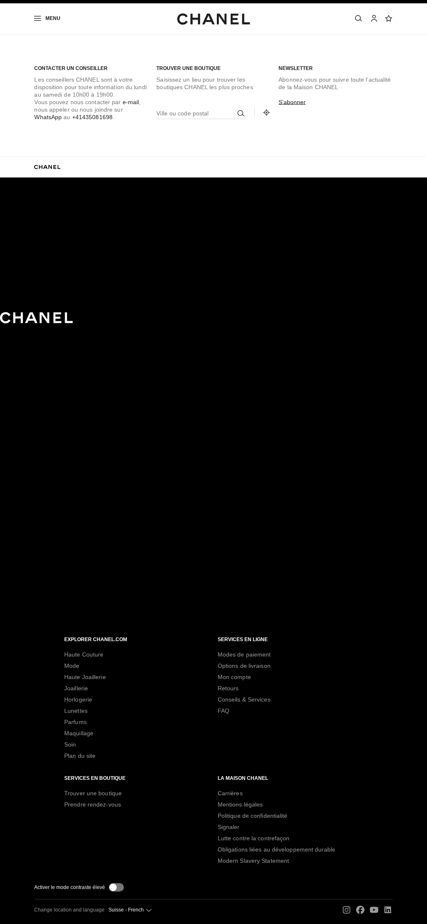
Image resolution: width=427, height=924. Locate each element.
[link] (389, 18)
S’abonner (292, 102)
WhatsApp (48, 117)
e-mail (131, 102)
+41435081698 (92, 117)
